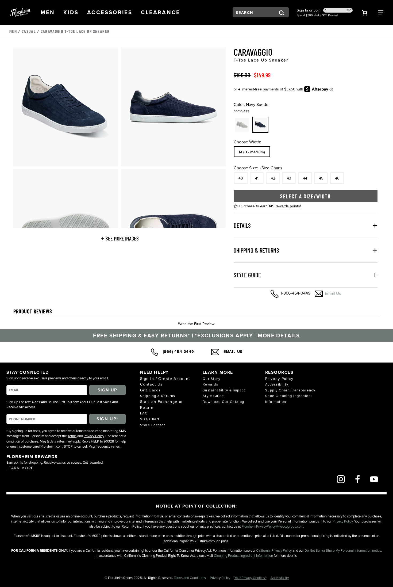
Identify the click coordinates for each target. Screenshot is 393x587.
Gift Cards (150, 390)
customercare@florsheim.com (40, 446)
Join (317, 10)
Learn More (19, 468)
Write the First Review (196, 323)
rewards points (287, 206)
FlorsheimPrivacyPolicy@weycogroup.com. (273, 526)
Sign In (302, 10)
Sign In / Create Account (165, 378)
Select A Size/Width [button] (305, 196)
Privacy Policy (94, 435)
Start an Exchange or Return (161, 404)
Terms (72, 435)
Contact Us (151, 384)
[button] (47, 12)
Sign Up (107, 390)
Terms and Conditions (190, 577)
